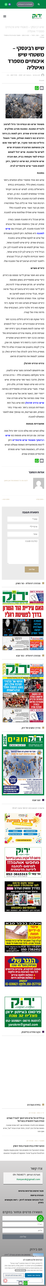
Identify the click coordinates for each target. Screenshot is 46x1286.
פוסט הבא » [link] (5, 499)
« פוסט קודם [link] (40, 499)
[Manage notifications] (5, 1281)
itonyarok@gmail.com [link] (28, 1179)
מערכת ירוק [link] (32, 1113)
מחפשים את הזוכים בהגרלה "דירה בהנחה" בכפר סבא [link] (17, 1256)
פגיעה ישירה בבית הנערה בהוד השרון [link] (28, 1145)
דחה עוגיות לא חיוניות (13, 1275)
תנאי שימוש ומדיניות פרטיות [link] (31, 1190)
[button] (39, 4)
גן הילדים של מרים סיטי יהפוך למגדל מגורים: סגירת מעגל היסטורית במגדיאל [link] (25, 1119)
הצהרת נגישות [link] (37, 1195)
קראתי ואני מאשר (33, 1275)
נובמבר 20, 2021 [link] (25, 75)
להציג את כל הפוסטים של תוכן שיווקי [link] (16, 480)
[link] (9, 4)
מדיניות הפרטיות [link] (20, 1270)
